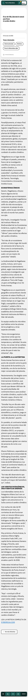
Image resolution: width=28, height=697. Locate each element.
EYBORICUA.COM (8, 622)
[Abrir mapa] (13, 694)
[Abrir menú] (7, 694)
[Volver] (3, 3)
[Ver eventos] (18, 694)
